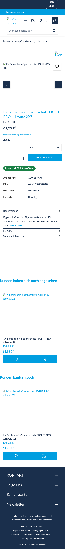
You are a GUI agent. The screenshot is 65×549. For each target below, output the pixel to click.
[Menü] (25, 20)
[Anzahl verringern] (6, 158)
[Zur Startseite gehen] (13, 20)
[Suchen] (54, 31)
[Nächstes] (58, 84)
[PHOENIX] (32, 55)
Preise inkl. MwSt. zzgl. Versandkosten (17, 135)
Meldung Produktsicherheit (32, 539)
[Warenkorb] (55, 20)
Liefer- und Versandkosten (31, 526)
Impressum (28, 535)
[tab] (31, 221)
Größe (6, 140)
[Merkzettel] (40, 20)
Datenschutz (15, 535)
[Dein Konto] (47, 20)
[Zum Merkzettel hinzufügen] (57, 67)
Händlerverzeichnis (44, 535)
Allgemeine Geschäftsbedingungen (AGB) (31, 531)
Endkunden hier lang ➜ (16, 12)
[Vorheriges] (6, 84)
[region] (32, 85)
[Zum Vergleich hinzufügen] (43, 359)
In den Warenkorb (45, 158)
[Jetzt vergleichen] (33, 20)
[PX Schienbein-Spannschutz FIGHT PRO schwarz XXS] (33, 66)
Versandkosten (18, 520)
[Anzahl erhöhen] (24, 158)
